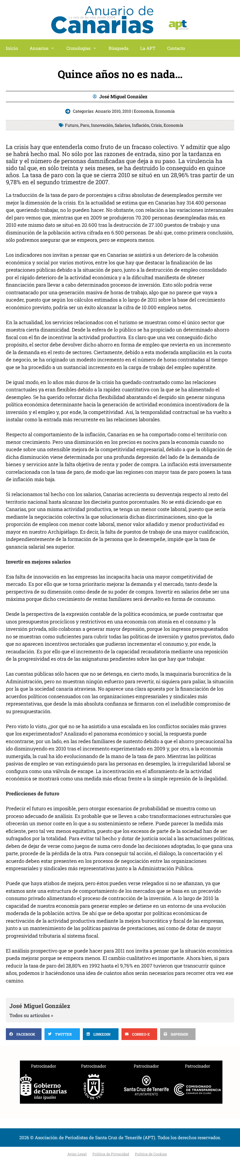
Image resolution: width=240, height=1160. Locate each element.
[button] (24, 1034)
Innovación (102, 125)
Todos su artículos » (31, 1015)
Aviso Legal (77, 1153)
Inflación (140, 125)
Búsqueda (118, 48)
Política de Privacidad (110, 1153)
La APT (147, 48)
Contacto (176, 48)
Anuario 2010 (108, 111)
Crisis (156, 125)
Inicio (12, 48)
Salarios (122, 125)
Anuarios (39, 48)
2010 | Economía (137, 111)
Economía (165, 111)
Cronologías (78, 48)
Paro (84, 125)
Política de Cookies (151, 1153)
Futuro (71, 125)
